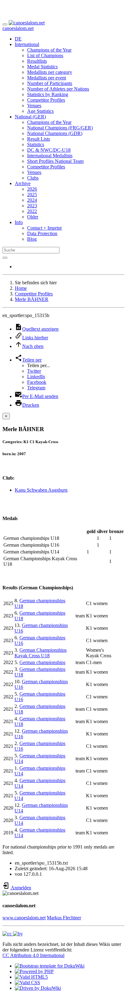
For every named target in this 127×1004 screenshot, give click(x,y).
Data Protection (42, 233)
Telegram (36, 387)
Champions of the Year (49, 50)
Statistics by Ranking (47, 94)
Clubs (33, 177)
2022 (32, 211)
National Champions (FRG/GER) (60, 127)
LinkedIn (36, 376)
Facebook (36, 382)
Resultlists (37, 61)
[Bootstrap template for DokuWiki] (49, 965)
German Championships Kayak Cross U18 (40, 652)
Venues (34, 105)
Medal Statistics (42, 66)
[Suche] (4, 258)
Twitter (34, 371)
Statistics (35, 144)
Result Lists (38, 139)
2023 (32, 205)
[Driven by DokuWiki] (38, 988)
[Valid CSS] (27, 982)
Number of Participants (49, 83)
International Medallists (49, 155)
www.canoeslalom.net (24, 917)
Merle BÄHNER (31, 299)
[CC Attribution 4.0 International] (12, 933)
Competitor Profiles (46, 100)
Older (32, 216)
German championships (42, 662)
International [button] (27, 44)
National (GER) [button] (30, 116)
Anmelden (20, 887)
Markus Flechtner (64, 917)
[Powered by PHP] (34, 971)
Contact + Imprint (44, 228)
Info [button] (19, 222)
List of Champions (45, 55)
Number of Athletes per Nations (58, 88)
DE (18, 38)
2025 (32, 194)
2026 (32, 189)
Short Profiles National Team (55, 161)
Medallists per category (49, 72)
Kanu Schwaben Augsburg (41, 490)
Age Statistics (40, 111)
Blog (32, 239)
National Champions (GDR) (54, 133)
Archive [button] (23, 183)
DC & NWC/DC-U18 (49, 150)
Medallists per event (46, 77)
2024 (32, 200)
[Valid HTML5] (31, 977)
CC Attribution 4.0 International (33, 955)
